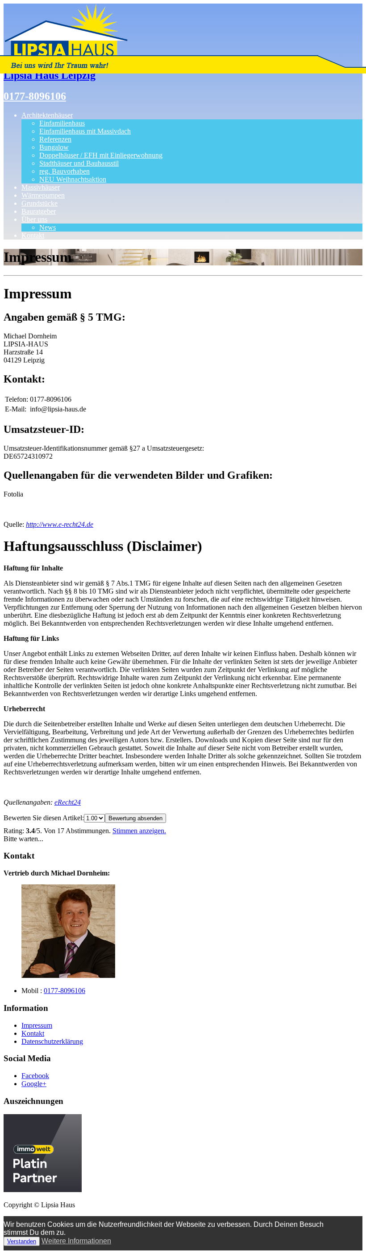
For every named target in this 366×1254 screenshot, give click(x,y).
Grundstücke (39, 203)
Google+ (33, 1083)
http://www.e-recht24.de (59, 524)
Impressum (36, 1025)
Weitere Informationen (76, 1241)
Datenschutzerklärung (52, 1041)
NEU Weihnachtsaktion (72, 179)
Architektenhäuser (47, 115)
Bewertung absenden (135, 818)
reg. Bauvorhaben (64, 171)
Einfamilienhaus (62, 123)
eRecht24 (67, 802)
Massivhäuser (40, 187)
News (47, 227)
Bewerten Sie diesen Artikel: (44, 818)
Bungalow (54, 147)
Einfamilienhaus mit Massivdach (85, 131)
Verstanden (21, 1241)
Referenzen (55, 139)
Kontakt (32, 235)
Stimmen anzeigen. (139, 831)
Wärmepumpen (43, 195)
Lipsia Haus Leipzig (50, 75)
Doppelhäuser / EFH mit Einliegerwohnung (100, 155)
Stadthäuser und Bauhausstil (79, 163)
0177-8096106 (35, 96)
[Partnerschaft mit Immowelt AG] (43, 1189)
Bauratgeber (38, 211)
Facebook (35, 1075)
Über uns (34, 219)
